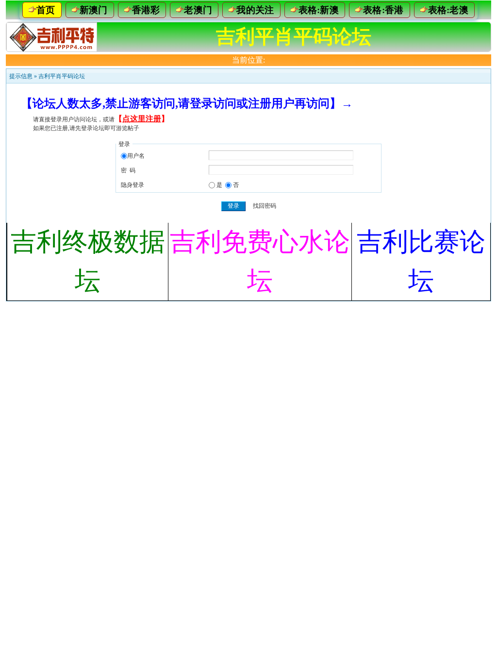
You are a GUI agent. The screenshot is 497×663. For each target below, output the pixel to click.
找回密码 (264, 205)
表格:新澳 (318, 10)
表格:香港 (383, 10)
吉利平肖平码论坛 (61, 76)
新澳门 (94, 10)
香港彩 (146, 10)
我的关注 (255, 10)
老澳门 (198, 10)
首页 (45, 10)
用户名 (136, 155)
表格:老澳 (448, 10)
